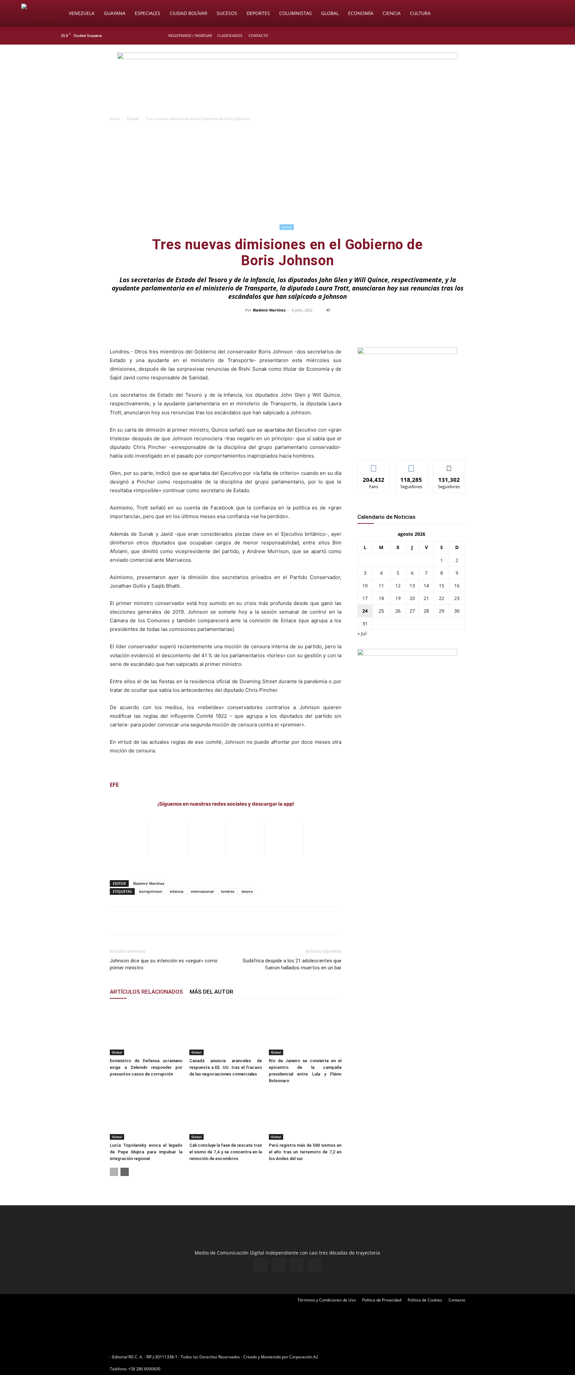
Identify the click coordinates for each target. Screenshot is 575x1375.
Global (330, 13)
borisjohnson (150, 891)
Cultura (420, 13)
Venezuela (82, 13)
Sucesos (227, 13)
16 (457, 585)
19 (398, 598)
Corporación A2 (303, 1357)
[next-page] (124, 1172)
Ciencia (392, 13)
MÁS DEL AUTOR (211, 991)
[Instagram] (493, 36)
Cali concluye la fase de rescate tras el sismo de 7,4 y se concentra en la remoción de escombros (225, 1152)
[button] (546, 14)
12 (398, 585)
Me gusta (374, 465)
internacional (202, 891)
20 (412, 598)
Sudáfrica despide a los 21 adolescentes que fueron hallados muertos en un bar (292, 964)
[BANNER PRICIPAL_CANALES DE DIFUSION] (287, 82)
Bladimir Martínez (269, 309)
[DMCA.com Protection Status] (371, 1357)
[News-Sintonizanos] (407, 352)
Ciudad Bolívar (188, 13)
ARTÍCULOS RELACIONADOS (146, 991)
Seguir (411, 465)
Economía (360, 13)
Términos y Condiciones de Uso (326, 1300)
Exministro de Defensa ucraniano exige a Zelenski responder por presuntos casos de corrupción (146, 1067)
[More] (428, 325)
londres (227, 891)
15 (441, 585)
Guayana (114, 13)
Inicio (114, 118)
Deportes (258, 13)
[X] (504, 36)
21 (426, 598)
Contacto (258, 35)
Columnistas (295, 13)
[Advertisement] (287, 172)
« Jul (362, 633)
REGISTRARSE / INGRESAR (190, 35)
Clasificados (229, 35)
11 (381, 585)
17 (365, 598)
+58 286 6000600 (144, 1369)
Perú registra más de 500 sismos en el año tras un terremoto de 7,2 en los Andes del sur (305, 1152)
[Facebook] (482, 36)
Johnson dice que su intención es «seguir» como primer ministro (164, 964)
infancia (176, 891)
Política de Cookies (425, 1300)
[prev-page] (114, 1172)
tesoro (247, 891)
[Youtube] (515, 36)
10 (365, 585)
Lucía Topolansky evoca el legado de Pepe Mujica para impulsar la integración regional (146, 1152)
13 (412, 585)
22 (441, 598)
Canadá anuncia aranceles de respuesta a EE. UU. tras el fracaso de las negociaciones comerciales (225, 1067)
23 (457, 598)
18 (381, 598)
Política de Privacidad (381, 1300)
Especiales (147, 13)
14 (426, 585)
